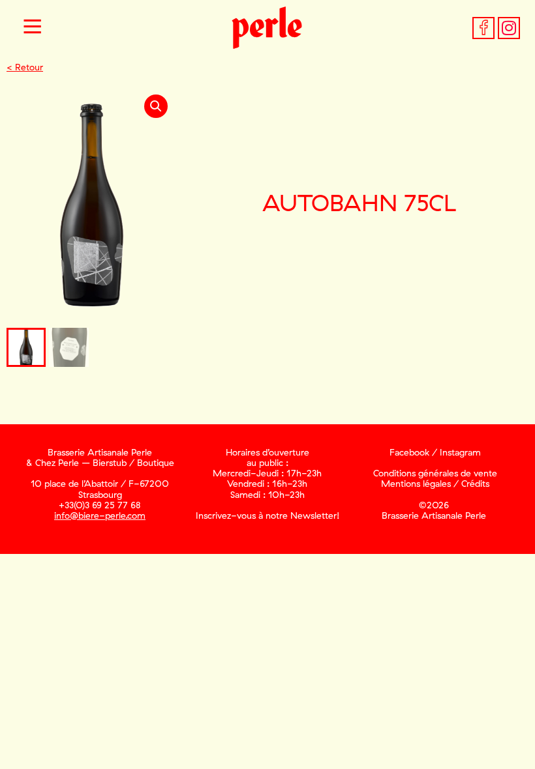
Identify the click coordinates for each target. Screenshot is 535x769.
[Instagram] (509, 28)
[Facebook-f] (483, 28)
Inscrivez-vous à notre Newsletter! (267, 515)
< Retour (25, 67)
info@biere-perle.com (99, 515)
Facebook (409, 452)
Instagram (460, 452)
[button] (32, 28)
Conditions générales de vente (435, 473)
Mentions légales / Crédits (435, 483)
